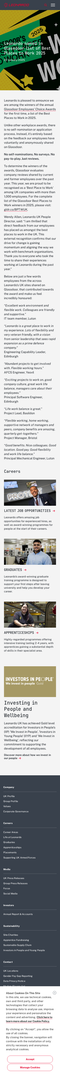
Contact (8, 962)
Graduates (9, 842)
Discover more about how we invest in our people (27, 756)
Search (45, 5)
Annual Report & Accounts (18, 914)
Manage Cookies (30, 1067)
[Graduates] (30, 552)
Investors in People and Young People (24, 950)
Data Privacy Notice (14, 981)
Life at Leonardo (12, 837)
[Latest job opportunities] (30, 493)
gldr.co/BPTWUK (15, 209)
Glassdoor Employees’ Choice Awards (30, 109)
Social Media (10, 893)
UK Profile (9, 796)
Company (8, 787)
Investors (8, 905)
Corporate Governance (15, 811)
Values (7, 806)
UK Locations (10, 970)
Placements (10, 852)
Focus (6, 888)
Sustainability (11, 926)
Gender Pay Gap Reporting (17, 976)
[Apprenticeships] (30, 615)
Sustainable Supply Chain (17, 945)
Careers (7, 823)
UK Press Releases (13, 878)
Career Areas (10, 832)
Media (6, 869)
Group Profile (10, 801)
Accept (30, 1059)
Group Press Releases (15, 883)
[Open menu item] (53, 5)
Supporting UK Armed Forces (19, 857)
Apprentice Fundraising (16, 940)
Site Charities (10, 935)
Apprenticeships (12, 847)
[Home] (16, 5)
